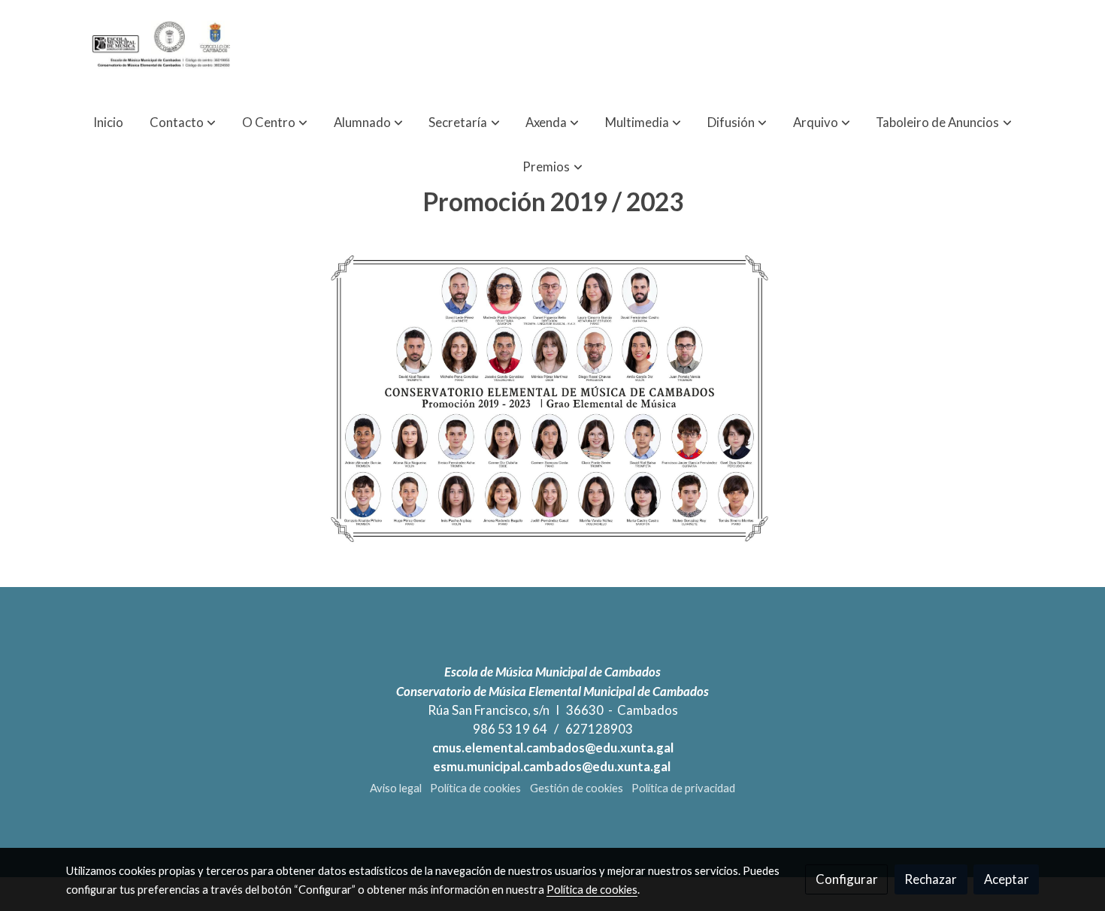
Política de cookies (475, 788)
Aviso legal (396, 788)
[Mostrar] (549, 398)
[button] (183, 122)
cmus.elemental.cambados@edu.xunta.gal (553, 747)
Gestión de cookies (576, 788)
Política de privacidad (683, 788)
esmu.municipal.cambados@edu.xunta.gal (553, 766)
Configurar (847, 879)
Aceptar (1006, 879)
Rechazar (930, 879)
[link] (162, 50)
